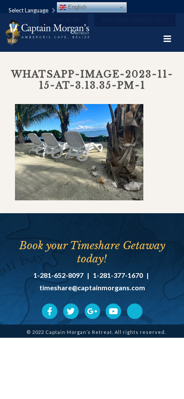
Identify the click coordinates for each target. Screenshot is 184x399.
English (76, 7)
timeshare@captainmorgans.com (92, 288)
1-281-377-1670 (118, 275)
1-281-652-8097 (58, 275)
